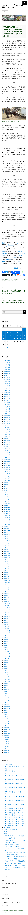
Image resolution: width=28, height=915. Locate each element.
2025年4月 (7, 394)
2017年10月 (7, 582)
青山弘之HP (5, 898)
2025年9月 (7, 384)
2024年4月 (7, 419)
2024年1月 (7, 425)
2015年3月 (6, 647)
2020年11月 (7, 505)
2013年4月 (6, 696)
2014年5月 (7, 668)
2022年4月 (7, 469)
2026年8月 (7, 361)
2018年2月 (7, 574)
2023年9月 (7, 434)
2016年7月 (7, 614)
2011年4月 (6, 746)
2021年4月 (7, 495)
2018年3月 (6, 572)
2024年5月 (7, 417)
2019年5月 (7, 543)
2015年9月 (7, 635)
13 (17, 335)
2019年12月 (7, 528)
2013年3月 (6, 698)
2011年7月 (6, 740)
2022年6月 (7, 465)
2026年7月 (7, 363)
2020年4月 (7, 520)
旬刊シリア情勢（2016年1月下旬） (14, 817)
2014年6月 (7, 666)
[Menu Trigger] (24, 3)
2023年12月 (7, 428)
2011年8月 (6, 737)
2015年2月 (7, 649)
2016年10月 (7, 608)
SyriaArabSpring (8, 279)
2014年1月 (6, 677)
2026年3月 (7, 371)
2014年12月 (7, 654)
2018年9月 (7, 559)
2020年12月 (7, 503)
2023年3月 (7, 446)
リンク (5, 831)
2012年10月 (7, 708)
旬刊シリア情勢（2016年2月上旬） (14, 819)
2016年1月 (6, 626)
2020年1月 (7, 526)
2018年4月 (7, 570)
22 (24, 338)
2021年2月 (7, 499)
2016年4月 (7, 620)
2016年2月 (7, 624)
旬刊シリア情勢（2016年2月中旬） (14, 821)
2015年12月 (7, 629)
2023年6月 (7, 440)
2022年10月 (7, 457)
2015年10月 (7, 633)
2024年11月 (7, 404)
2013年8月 (6, 687)
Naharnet (20, 255)
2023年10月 (7, 432)
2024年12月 (7, 402)
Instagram (5, 894)
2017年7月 (6, 589)
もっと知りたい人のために (11, 829)
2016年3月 (7, 622)
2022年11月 (7, 455)
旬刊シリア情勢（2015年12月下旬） (15, 810)
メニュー (5, 11)
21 (20, 338)
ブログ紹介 (7, 827)
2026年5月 (7, 367)
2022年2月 (7, 474)
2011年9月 (6, 735)
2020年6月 (7, 515)
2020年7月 (7, 513)
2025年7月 (7, 388)
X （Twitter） (6, 891)
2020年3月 (7, 522)
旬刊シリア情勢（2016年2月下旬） (14, 823)
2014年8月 (7, 662)
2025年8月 (7, 386)
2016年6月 (7, 616)
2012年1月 (6, 727)
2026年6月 (7, 365)
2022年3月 (7, 471)
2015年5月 (7, 643)
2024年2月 (7, 423)
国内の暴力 (17, 280)
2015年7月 (6, 639)
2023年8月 (7, 436)
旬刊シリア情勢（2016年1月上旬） (14, 813)
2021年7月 (6, 488)
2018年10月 (7, 557)
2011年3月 (6, 748)
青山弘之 (16, 267)
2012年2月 (7, 725)
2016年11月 (7, 606)
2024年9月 (7, 409)
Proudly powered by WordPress (9, 912)
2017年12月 (7, 578)
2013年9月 (7, 685)
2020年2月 (7, 524)
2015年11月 (7, 631)
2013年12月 (7, 679)
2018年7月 (6, 564)
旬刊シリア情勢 (8, 764)
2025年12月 (7, 377)
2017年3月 (6, 597)
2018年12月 (7, 553)
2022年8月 (7, 461)
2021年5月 (7, 492)
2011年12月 (7, 729)
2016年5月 (7, 618)
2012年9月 (7, 710)
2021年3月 (6, 497)
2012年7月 (6, 714)
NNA (15, 257)
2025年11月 (7, 379)
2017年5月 (6, 593)
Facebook (5, 887)
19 (14, 338)
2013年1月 (6, 702)
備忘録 (5, 834)
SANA (4, 261)
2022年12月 (7, 453)
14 (20, 335)
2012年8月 (7, 712)
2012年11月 (7, 706)
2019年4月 (7, 545)
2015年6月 (7, 641)
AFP (3, 242)
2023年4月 (7, 444)
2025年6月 (7, 390)
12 (14, 335)
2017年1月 (6, 601)
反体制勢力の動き (10, 280)
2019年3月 (7, 547)
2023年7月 (7, 438)
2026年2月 (7, 373)
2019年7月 (7, 539)
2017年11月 (7, 580)
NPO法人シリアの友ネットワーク (11, 902)
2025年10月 (7, 381)
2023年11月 (7, 430)
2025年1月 (7, 400)
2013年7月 (6, 689)
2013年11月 (7, 681)
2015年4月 (7, 645)
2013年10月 (7, 683)
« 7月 (6, 348)
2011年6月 (6, 742)
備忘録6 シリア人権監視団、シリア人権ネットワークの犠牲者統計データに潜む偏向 (15, 867)
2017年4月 (6, 595)
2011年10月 (7, 733)
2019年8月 (7, 536)
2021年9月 (7, 484)
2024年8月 (7, 411)
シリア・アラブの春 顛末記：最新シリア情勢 (14, 6)
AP (17, 242)
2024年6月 (7, 415)
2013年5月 (6, 693)
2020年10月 (7, 507)
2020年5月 (7, 518)
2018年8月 (7, 562)
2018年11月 (7, 555)
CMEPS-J (5, 905)
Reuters (8, 259)
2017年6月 (7, 591)
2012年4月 (7, 721)
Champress (9, 247)
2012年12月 (7, 704)
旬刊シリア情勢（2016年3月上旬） (14, 825)
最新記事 (4, 880)
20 (17, 338)
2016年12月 (7, 603)
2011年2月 (6, 750)
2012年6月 (7, 716)
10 (7, 335)
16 (4, 338)
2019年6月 (7, 541)
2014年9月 (7, 660)
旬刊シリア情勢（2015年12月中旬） (15, 808)
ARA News (11, 245)
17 (7, 338)
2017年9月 (7, 585)
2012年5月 (7, 719)
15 (24, 335)
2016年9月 (7, 610)
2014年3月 (6, 673)
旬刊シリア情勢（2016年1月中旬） (14, 815)
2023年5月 (7, 442)
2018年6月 (7, 566)
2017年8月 (6, 587)
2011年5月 (6, 744)
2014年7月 (6, 664)
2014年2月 (7, 675)
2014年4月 (7, 670)
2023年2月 (7, 448)
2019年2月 (7, 549)
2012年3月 (6, 723)
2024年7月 (7, 413)
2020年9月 (7, 509)
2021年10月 (7, 482)
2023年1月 (6, 451)
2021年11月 (7, 480)
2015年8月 (7, 637)
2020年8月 (7, 511)
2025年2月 (7, 398)
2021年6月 (7, 490)
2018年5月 (7, 568)
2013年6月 (7, 691)
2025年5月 (7, 392)
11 (10, 335)
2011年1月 (6, 752)
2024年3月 (7, 421)
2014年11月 (7, 656)
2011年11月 (7, 731)
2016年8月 (7, 612)
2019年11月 (7, 530)
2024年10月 (7, 407)
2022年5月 (7, 467)
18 (10, 338)
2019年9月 (7, 534)
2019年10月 (7, 532)
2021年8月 (7, 486)
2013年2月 (6, 700)
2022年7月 (7, 463)
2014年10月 (7, 658)
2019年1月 (6, 551)
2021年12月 (7, 478)
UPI (19, 261)
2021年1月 (6, 501)
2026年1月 (7, 375)
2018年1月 (6, 576)
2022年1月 (7, 476)
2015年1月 (6, 652)
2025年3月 (7, 396)
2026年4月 (7, 369)
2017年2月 (6, 599)
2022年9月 (7, 459)
